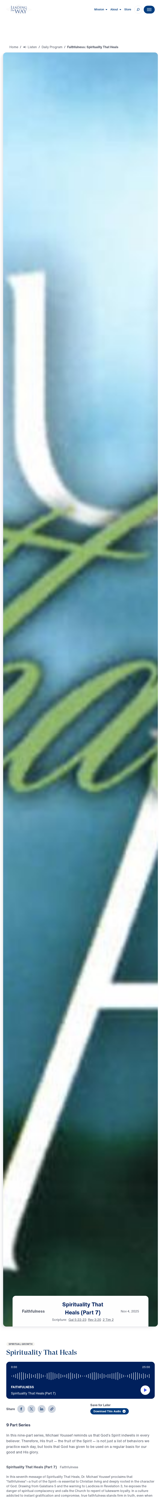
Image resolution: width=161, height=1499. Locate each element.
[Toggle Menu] (149, 10)
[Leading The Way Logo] (18, 9)
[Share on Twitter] (31, 1409)
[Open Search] (138, 10)
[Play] (145, 1390)
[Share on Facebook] (21, 1409)
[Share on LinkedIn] (42, 1409)
